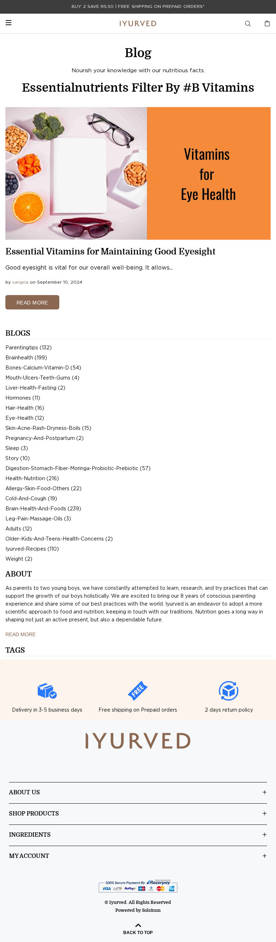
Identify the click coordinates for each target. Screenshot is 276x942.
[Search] (248, 24)
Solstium (151, 910)
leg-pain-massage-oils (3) (38, 519)
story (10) (17, 458)
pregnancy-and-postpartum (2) (44, 438)
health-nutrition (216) (32, 479)
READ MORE (32, 302)
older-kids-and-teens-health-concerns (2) (59, 539)
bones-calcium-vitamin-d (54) (43, 368)
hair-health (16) (24, 408)
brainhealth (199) (26, 358)
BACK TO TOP (138, 932)
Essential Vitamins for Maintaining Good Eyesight (110, 252)
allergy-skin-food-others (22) (43, 489)
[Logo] (138, 23)
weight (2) (18, 559)
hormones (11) (22, 398)
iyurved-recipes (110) (32, 549)
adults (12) (18, 529)
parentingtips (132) (28, 348)
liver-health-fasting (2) (35, 388)
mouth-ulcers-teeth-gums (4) (42, 378)
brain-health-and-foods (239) (43, 509)
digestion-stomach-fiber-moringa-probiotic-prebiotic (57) (78, 469)
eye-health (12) (24, 418)
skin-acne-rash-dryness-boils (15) (48, 428)
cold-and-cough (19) (31, 499)
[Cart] (266, 24)
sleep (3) (16, 448)
